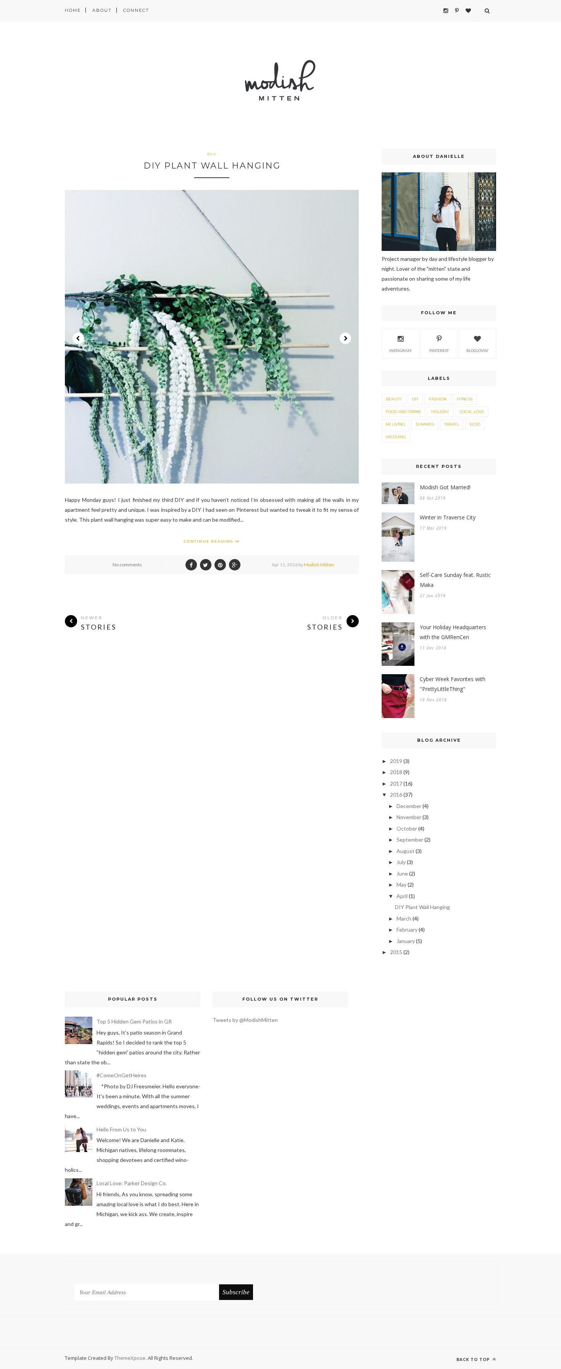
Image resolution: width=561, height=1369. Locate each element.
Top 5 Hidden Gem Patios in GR (134, 1021)
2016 (396, 794)
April (402, 896)
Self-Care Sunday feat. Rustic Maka (455, 579)
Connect (136, 10)
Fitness (464, 399)
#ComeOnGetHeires (122, 1075)
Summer (425, 424)
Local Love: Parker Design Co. (132, 1183)
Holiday (440, 411)
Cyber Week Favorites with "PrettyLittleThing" (452, 684)
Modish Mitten (319, 564)
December (409, 806)
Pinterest (439, 350)
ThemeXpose (129, 1358)
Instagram (400, 350)
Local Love (471, 411)
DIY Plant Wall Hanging (211, 166)
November (409, 817)
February (407, 929)
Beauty (393, 399)
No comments (127, 564)
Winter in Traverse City (448, 517)
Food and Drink (403, 411)
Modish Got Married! (445, 487)
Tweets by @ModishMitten (245, 1020)
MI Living (395, 424)
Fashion (438, 399)
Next (345, 338)
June (402, 873)
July (401, 862)
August (405, 851)
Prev (78, 338)
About (102, 10)
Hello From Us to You (121, 1129)
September (410, 839)
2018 (396, 772)
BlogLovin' (477, 350)
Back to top (473, 1359)
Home (73, 10)
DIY (211, 154)
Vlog (474, 424)
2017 (396, 783)
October (407, 828)
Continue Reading (209, 541)
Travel (451, 424)
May (401, 884)
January (406, 941)
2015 (396, 952)
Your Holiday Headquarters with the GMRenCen (453, 632)
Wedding (396, 436)
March (404, 918)
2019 (396, 761)
